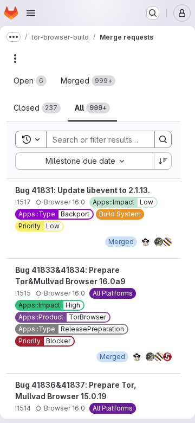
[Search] (163, 139)
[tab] (30, 80)
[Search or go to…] (152, 13)
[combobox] (84, 161)
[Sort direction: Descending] (163, 161)
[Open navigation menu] (31, 13)
